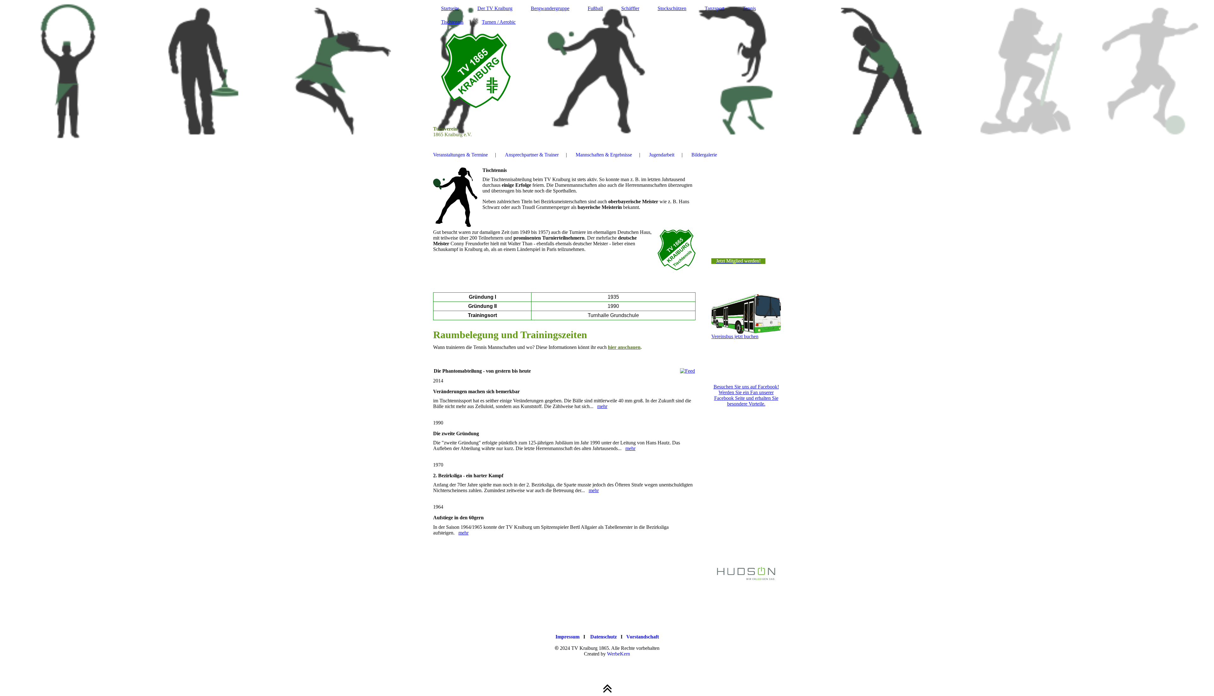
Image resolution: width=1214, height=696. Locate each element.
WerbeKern (618, 653)
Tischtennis (452, 22)
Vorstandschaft (642, 636)
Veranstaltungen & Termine (460, 154)
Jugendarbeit (661, 154)
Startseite (450, 8)
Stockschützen (672, 8)
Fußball (595, 8)
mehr (602, 406)
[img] (607, 71)
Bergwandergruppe (550, 8)
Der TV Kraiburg (494, 8)
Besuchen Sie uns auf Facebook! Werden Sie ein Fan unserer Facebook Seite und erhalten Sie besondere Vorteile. (746, 395)
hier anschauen (624, 347)
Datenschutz (603, 636)
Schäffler (630, 8)
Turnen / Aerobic (499, 22)
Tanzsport (714, 8)
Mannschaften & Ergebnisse (604, 154)
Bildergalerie (704, 154)
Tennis (749, 8)
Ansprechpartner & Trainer (532, 154)
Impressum (567, 636)
